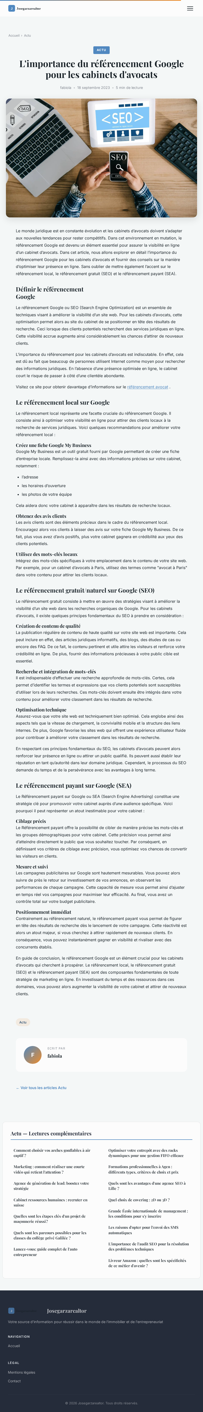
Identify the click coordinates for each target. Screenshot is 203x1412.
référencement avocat (147, 386)
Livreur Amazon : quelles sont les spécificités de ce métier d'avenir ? (147, 1263)
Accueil (14, 35)
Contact (14, 1381)
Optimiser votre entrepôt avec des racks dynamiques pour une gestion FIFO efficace (146, 1153)
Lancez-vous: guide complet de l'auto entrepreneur (45, 1252)
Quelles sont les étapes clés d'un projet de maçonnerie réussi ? (50, 1219)
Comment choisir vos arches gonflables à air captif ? (52, 1153)
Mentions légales (21, 1372)
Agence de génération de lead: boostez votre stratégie (51, 1186)
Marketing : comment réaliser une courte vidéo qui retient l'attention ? (49, 1169)
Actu (27, 35)
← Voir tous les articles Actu (41, 1087)
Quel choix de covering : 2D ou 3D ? (139, 1199)
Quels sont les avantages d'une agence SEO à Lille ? (147, 1186)
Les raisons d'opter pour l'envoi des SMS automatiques (143, 1230)
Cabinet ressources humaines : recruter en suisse (50, 1202)
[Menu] (190, 8)
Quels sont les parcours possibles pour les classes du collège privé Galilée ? (50, 1235)
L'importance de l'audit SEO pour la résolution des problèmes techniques (148, 1246)
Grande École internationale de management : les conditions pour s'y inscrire (148, 1213)
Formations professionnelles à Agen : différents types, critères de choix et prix (143, 1169)
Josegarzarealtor (67, 1310)
